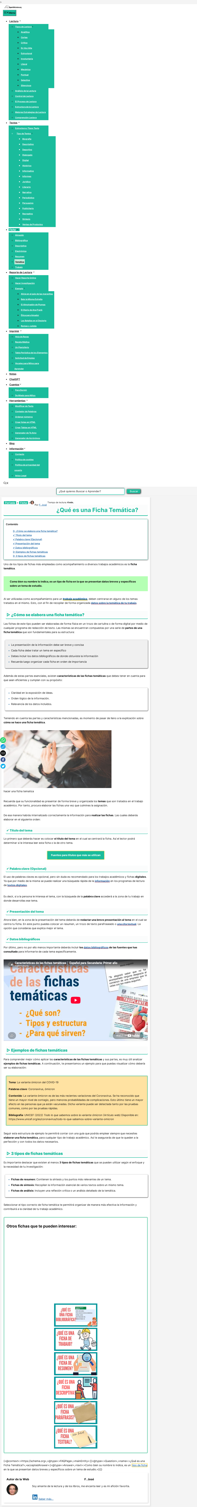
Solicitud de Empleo (25, 358)
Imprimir (14, 331)
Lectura (13, 21)
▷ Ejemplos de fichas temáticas (30, 551)
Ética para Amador (30, 315)
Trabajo (19, 267)
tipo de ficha (139, 1465)
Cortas (24, 37)
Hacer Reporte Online (25, 278)
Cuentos (14, 384)
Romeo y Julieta (28, 326)
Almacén (19, 235)
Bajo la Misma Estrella (31, 299)
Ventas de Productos (32, 224)
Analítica (25, 32)
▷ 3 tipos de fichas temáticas (29, 555)
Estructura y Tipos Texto (27, 128)
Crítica (24, 42)
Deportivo (27, 149)
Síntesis (26, 219)
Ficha (12, 229)
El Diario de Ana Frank (31, 310)
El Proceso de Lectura (25, 101)
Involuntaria (27, 58)
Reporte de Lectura (20, 272)
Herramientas (17, 400)
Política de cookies (24, 459)
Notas (12, 373)
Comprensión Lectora (26, 117)
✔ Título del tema (22, 535)
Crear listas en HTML (25, 422)
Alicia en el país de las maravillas (37, 294)
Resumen (19, 256)
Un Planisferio (22, 347)
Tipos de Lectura (23, 26)
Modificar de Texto (24, 406)
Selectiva (25, 80)
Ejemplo (19, 288)
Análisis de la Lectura (25, 91)
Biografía (26, 139)
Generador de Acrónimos (27, 438)
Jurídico (26, 181)
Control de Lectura (24, 96)
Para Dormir (21, 390)
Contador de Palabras (25, 411)
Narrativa (26, 192)
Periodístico (28, 197)
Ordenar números (24, 417)
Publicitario (28, 208)
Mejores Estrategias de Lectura (30, 112)
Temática (19, 262)
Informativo (28, 171)
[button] (6, 483)
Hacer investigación (25, 283)
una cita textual (126, 924)
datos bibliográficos (96, 947)
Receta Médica (22, 342)
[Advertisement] (75, 1268)
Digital (25, 160)
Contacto (19, 454)
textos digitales (17, 885)
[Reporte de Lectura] (13, 7)
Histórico (26, 165)
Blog (12, 443)
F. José (43, 504)
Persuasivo (27, 203)
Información (16, 448)
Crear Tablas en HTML (26, 427)
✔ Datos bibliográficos (25, 547)
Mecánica (25, 69)
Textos (13, 122)
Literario (26, 187)
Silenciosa (26, 85)
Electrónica (20, 251)
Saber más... (46, 1499)
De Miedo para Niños (25, 395)
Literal (24, 64)
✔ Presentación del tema (26, 543)
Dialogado (27, 155)
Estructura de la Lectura (27, 107)
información (102, 880)
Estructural (26, 53)
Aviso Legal (20, 475)
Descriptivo (28, 144)
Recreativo (27, 213)
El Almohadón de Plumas (33, 304)
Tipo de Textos (24, 133)
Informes (26, 176)
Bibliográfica (21, 240)
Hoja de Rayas (22, 336)
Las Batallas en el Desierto (33, 320)
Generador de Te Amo (25, 433)
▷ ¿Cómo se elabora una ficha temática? (35, 531)
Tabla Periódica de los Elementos (31, 352)
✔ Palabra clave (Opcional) (27, 539)
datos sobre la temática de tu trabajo (113, 602)
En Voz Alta (26, 48)
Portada (10, 502)
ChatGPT (14, 379)
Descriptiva (20, 246)
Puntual (25, 75)
